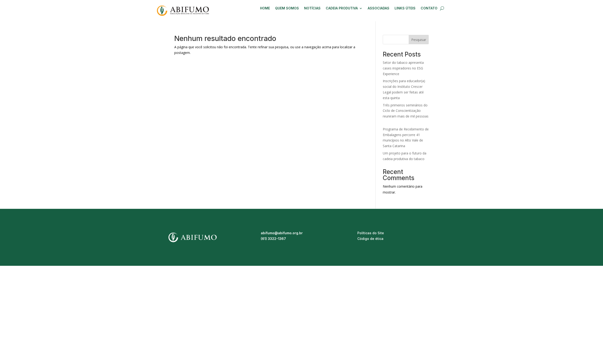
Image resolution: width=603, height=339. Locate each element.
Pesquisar (418, 39)
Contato (429, 8)
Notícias (312, 8)
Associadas (378, 8)
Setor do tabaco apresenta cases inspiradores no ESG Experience (403, 68)
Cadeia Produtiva (342, 8)
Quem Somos (287, 8)
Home (265, 8)
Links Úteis (405, 8)
